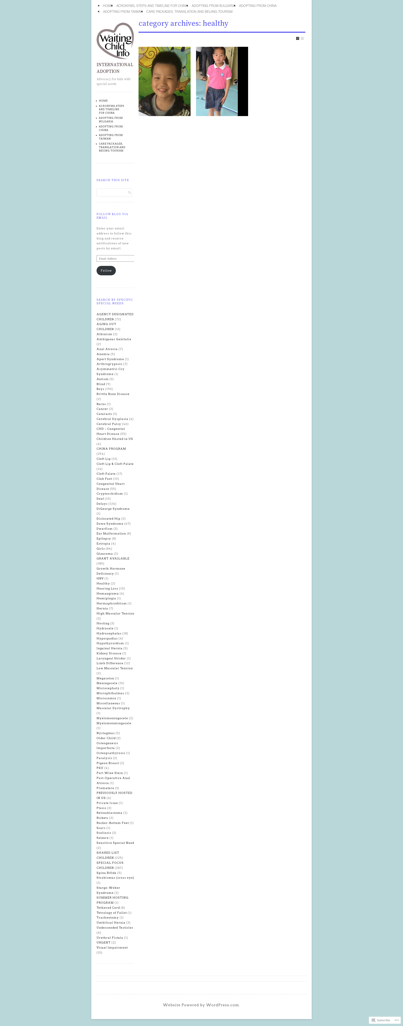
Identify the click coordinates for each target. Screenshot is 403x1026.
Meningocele (107, 683)
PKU (100, 768)
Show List (302, 38)
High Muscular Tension (115, 613)
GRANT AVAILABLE (113, 558)
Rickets (102, 817)
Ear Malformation (111, 533)
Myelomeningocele (112, 718)
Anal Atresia (107, 349)
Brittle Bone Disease (113, 394)
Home (108, 5)
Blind (101, 384)
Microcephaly (108, 688)
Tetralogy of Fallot (112, 912)
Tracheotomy (108, 917)
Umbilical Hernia (111, 922)
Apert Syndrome (110, 359)
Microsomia (106, 698)
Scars (101, 828)
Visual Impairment (112, 947)
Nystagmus (106, 733)
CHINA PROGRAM (111, 448)
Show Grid (297, 38)
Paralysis (104, 758)
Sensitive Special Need (115, 842)
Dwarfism (105, 528)
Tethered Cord (108, 907)
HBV (100, 578)
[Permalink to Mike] (165, 81)
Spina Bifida (106, 872)
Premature (105, 788)
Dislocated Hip (108, 518)
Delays (102, 503)
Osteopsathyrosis (111, 753)
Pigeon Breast (108, 763)
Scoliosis (104, 832)
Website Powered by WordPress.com (201, 1005)
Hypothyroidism (110, 643)
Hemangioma (108, 593)
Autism (103, 379)
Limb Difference (110, 663)
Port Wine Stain (110, 773)
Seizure (103, 837)
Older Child (106, 738)
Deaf (100, 498)
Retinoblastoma (109, 812)
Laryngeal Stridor (111, 658)
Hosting (103, 623)
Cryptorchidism (110, 493)
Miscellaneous (108, 703)
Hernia (102, 608)
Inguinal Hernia (110, 648)
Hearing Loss (107, 588)
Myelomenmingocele (114, 723)
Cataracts (104, 414)
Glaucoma (105, 553)
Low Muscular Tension (115, 668)
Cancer (102, 408)
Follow (106, 270)
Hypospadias (107, 638)
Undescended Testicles (115, 927)
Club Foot (104, 478)
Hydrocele (105, 628)
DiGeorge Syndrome (113, 508)
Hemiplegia (106, 598)
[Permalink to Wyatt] (222, 81)
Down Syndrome (110, 523)
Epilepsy (104, 538)
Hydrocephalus (109, 633)
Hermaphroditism (112, 603)
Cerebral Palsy (109, 424)
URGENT (104, 942)
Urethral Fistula (110, 937)
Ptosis (101, 808)
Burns (101, 404)
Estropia (103, 543)
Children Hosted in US (115, 438)
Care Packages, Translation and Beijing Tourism (189, 11)
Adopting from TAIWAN (123, 11)
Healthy (103, 583)
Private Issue (107, 803)
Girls (101, 548)
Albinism (104, 334)
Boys (100, 389)
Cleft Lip (104, 458)
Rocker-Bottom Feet (113, 823)
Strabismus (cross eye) (115, 877)
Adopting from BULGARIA (213, 5)
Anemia (103, 354)
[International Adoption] (115, 58)
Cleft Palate (106, 473)
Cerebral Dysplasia (112, 419)
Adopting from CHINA (258, 5)
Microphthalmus (110, 693)
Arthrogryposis (109, 364)
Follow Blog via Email (112, 216)
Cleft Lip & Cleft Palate (115, 463)
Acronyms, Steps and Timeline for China (152, 5)
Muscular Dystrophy (113, 708)
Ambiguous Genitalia (114, 339)
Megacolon (105, 678)
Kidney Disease (109, 653)
